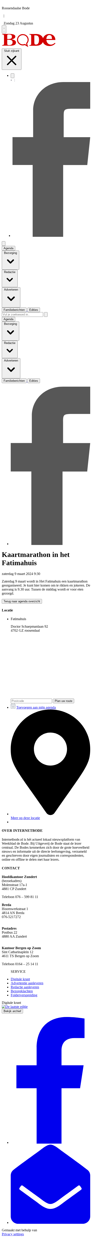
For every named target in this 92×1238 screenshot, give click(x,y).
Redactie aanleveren (25, 987)
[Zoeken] (46, 314)
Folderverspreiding (24, 995)
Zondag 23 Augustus (18, 23)
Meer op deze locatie (25, 818)
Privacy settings (13, 1234)
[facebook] (51, 235)
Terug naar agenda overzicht (22, 601)
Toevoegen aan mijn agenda (36, 707)
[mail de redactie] (50, 1222)
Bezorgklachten (22, 991)
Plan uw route (63, 701)
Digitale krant (20, 979)
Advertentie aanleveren (27, 983)
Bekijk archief (12, 1011)
